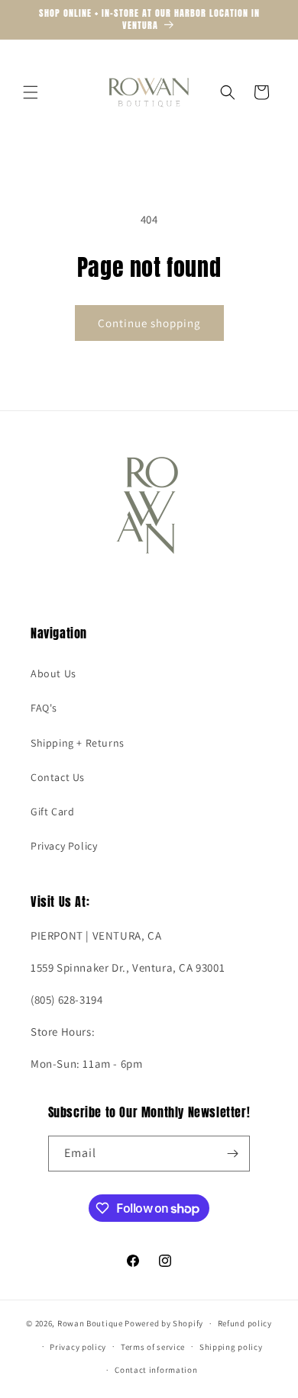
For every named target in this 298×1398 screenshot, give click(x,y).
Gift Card (52, 811)
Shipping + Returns (78, 743)
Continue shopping (149, 323)
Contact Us (58, 777)
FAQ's (44, 708)
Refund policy (245, 1323)
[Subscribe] (232, 1153)
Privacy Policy (64, 846)
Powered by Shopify (164, 1323)
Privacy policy (78, 1347)
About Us (53, 673)
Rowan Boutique (90, 1323)
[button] (30, 92)
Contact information (156, 1369)
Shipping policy (231, 1347)
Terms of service (153, 1347)
